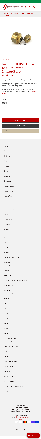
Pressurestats (8, 371)
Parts (5, 161)
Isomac (6, 242)
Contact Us (7, 181)
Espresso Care (23, 430)
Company (7, 171)
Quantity (4, 108)
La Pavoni (7, 225)
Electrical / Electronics (11, 346)
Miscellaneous (8, 366)
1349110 (4, 93)
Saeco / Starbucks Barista (12, 257)
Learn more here (29, 131)
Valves (6, 391)
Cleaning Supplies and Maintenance (15, 280)
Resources (7, 176)
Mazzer (6, 323)
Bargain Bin (7, 290)
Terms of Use (8, 196)
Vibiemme (7, 262)
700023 (34, 91)
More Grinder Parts (10, 338)
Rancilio (6, 229)
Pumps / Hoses (9, 381)
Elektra (6, 214)
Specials (6, 166)
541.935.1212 (23, 415)
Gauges (6, 356)
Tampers (7, 270)
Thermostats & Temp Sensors (13, 386)
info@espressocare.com (22, 417)
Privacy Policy (8, 191)
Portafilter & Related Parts (12, 376)
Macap (6, 318)
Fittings (6, 351)
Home (6, 13)
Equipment (7, 156)
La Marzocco (8, 219)
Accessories (7, 275)
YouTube (20, 419)
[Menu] (38, 7)
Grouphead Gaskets (10, 361)
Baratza (6, 298)
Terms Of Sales (9, 186)
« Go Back (5, 60)
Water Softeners (9, 285)
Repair (6, 151)
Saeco (6, 333)
